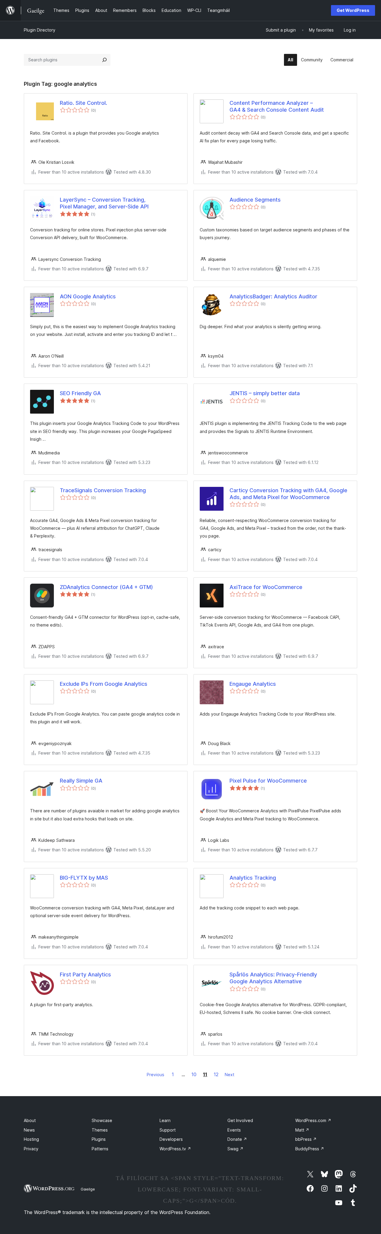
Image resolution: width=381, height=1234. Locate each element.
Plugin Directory (39, 29)
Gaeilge (88, 1189)
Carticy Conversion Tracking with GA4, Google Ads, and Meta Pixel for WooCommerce (288, 493)
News (29, 1129)
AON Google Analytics (88, 296)
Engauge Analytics (252, 684)
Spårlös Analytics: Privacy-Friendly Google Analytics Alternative (273, 977)
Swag (235, 1148)
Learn (165, 1120)
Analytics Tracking (252, 878)
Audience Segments (255, 200)
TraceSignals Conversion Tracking (103, 490)
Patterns (100, 1148)
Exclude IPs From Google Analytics (103, 684)
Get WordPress (353, 10)
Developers (171, 1139)
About (30, 1120)
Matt (302, 1129)
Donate (237, 1139)
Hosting (31, 1139)
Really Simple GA (81, 781)
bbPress (306, 1139)
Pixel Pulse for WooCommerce (268, 781)
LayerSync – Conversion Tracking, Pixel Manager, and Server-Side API (104, 203)
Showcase (102, 1120)
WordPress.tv (175, 1148)
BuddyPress (309, 1148)
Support (168, 1129)
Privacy (31, 1148)
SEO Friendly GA (80, 393)
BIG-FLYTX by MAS (84, 878)
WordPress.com (313, 1120)
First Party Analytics (85, 974)
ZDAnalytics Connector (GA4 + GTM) (106, 587)
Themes (100, 1129)
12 (216, 1074)
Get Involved (240, 1120)
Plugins (99, 1139)
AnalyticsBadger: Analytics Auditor (273, 296)
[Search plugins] (104, 60)
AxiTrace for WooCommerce (265, 587)
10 (193, 1074)
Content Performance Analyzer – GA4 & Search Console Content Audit (276, 106)
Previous (155, 1074)
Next (229, 1074)
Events (234, 1129)
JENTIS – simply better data (264, 393)
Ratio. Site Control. (83, 103)
